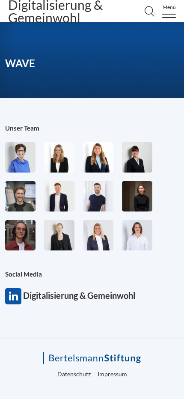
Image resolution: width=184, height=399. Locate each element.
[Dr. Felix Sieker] (59, 196)
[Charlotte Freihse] (59, 157)
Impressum (112, 374)
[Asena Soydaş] (98, 157)
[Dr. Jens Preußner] (20, 196)
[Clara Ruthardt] (137, 196)
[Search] (149, 11)
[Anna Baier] (20, 235)
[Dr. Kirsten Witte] (20, 157)
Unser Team (22, 128)
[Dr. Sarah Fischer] (137, 157)
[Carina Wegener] (59, 235)
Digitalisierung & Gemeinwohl (13, 296)
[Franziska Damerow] (137, 235)
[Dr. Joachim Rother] (98, 196)
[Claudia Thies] (98, 235)
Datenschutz (74, 374)
